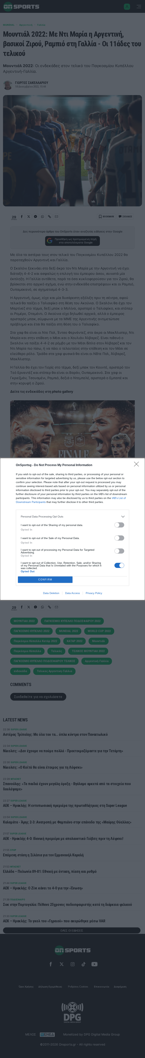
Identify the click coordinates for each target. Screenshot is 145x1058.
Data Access (72, 593)
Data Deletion (51, 593)
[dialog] (72, 529)
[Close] (137, 465)
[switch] (119, 524)
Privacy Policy (94, 593)
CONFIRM (45, 579)
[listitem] (72, 517)
